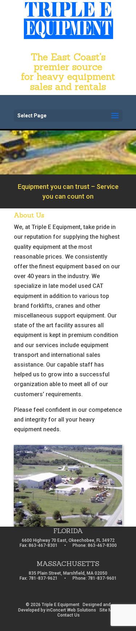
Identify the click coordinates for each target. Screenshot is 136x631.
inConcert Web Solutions (71, 610)
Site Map (108, 610)
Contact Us (68, 615)
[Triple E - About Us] (68, 524)
